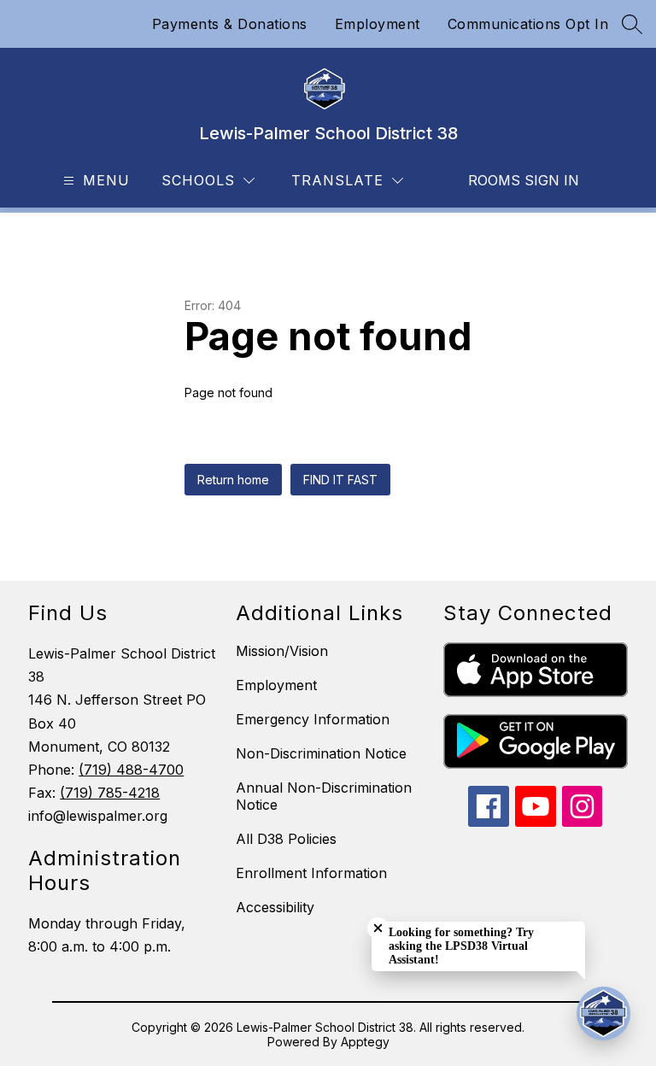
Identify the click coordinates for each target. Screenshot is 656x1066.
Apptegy (365, 1041)
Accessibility (275, 907)
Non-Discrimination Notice (321, 753)
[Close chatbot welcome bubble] (378, 928)
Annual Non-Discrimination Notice (324, 796)
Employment (377, 23)
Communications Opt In (528, 23)
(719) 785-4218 (110, 792)
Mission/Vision (282, 650)
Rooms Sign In (523, 180)
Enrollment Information (311, 873)
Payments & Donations (230, 23)
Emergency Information (313, 719)
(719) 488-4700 (131, 769)
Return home (233, 479)
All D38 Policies (286, 838)
